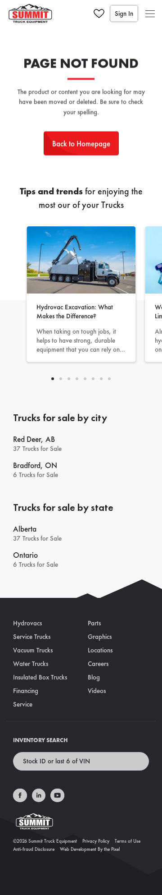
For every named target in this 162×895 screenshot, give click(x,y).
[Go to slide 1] (60, 378)
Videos (97, 690)
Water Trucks (30, 663)
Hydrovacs (27, 623)
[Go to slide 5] (93, 378)
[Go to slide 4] (85, 378)
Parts (94, 623)
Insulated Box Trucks (40, 677)
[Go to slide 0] (52, 378)
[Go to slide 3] (77, 378)
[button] (150, 14)
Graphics (100, 636)
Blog (94, 677)
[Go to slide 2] (69, 378)
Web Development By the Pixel (90, 849)
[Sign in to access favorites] (99, 13)
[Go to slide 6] (101, 378)
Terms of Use (127, 841)
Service (22, 704)
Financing (25, 690)
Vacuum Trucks (33, 650)
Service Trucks (31, 636)
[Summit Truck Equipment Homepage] (81, 824)
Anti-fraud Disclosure (33, 849)
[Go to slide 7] (109, 378)
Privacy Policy (95, 841)
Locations (100, 650)
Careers (98, 663)
